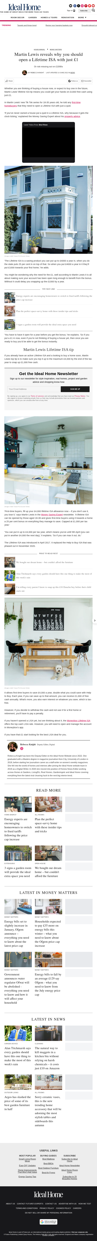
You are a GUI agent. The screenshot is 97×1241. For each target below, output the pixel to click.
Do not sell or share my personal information (48, 1213)
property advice (72, 116)
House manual (39, 49)
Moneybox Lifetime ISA (78, 720)
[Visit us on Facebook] (74, 5)
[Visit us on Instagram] (82, 5)
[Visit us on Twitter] (78, 5)
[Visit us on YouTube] (93, 5)
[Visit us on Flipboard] (89, 5)
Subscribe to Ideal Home (70, 1160)
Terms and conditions (27, 1208)
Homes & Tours (49, 18)
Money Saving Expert (52, 514)
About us (10, 1204)
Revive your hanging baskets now (59, 25)
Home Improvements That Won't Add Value (27, 1171)
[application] (48, 142)
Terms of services (37, 396)
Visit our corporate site (79, 1232)
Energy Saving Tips (27, 1177)
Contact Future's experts (30, 1204)
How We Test (84, 1204)
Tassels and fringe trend (27, 25)
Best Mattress (48, 1159)
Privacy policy (47, 1208)
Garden (32, 18)
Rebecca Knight (37, 73)
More (81, 18)
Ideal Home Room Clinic (70, 1171)
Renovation (67, 18)
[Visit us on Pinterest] (85, 5)
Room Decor (17, 18)
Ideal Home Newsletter (69, 1166)
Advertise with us (67, 1204)
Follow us (74, 81)
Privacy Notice (80, 396)
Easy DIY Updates (27, 1166)
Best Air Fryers (48, 1173)
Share (11, 81)
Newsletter (87, 81)
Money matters (56, 49)
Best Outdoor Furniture (48, 1168)
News (72, 73)
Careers (77, 1208)
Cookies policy (63, 1208)
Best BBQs (48, 1164)
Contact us (51, 1204)
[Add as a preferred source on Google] (48, 1222)
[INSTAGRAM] (22, 748)
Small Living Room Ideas (27, 1160)
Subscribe (84, 11)
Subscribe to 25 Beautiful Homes (69, 1178)
